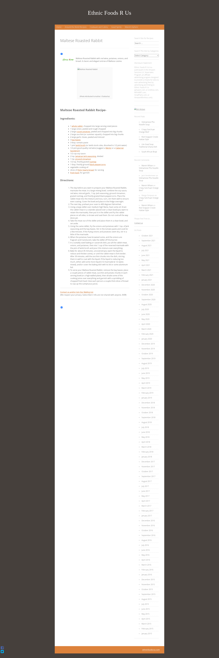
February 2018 (147, 452)
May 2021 (145, 260)
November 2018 (148, 407)
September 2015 (148, 594)
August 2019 (147, 363)
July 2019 (145, 368)
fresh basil (74, 172)
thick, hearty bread (86, 170)
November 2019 (148, 348)
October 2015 (147, 589)
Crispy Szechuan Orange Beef (147, 130)
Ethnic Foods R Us (109, 13)
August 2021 (147, 245)
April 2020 (146, 324)
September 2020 (148, 299)
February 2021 (147, 275)
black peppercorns (98, 164)
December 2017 (148, 461)
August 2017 (147, 481)
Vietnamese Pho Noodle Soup (147, 123)
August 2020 (147, 304)
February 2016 (147, 569)
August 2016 (147, 540)
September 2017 (148, 476)
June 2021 (146, 255)
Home (58, 27)
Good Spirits (116, 27)
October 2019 (147, 353)
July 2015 (145, 604)
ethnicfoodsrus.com (151, 650)
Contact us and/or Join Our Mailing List (76, 292)
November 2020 (148, 289)
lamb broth (80, 145)
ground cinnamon (83, 159)
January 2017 (147, 515)
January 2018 (147, 456)
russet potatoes (83, 131)
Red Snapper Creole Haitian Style (148, 138)
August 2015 (147, 599)
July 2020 (145, 309)
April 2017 (146, 501)
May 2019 (145, 378)
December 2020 (148, 285)
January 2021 (147, 280)
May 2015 (145, 614)
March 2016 (146, 565)
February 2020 (147, 334)
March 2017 (146, 506)
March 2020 (146, 329)
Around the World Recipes (75, 27)
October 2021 (147, 235)
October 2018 (147, 412)
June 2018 (146, 432)
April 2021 (146, 265)
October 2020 (147, 294)
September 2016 (148, 535)
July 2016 (145, 545)
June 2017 (146, 491)
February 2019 (147, 393)
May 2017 (145, 496)
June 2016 (146, 550)
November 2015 (148, 584)
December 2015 (148, 579)
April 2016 (146, 560)
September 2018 (148, 417)
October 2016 (147, 530)
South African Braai (149, 151)
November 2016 (148, 525)
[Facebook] (2, 648)
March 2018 (146, 447)
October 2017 (147, 471)
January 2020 (147, 339)
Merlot (108, 148)
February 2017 (147, 510)
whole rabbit (77, 126)
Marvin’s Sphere (131, 27)
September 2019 (148, 358)
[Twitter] (2, 651)
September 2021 (148, 240)
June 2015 (146, 609)
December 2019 (148, 343)
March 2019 (146, 388)
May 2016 (145, 555)
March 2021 (146, 270)
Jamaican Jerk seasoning (85, 156)
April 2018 (146, 442)
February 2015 (147, 628)
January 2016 (147, 574)
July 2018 (145, 427)
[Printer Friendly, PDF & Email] (68, 60)
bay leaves (76, 140)
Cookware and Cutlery (99, 27)
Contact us (138, 223)
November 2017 (148, 466)
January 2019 (147, 398)
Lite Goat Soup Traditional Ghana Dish (148, 145)
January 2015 (147, 633)
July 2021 (145, 250)
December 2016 (148, 520)
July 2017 (145, 486)
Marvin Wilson (147, 165)
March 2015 (146, 623)
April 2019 (146, 383)
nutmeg (93, 162)
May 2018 (145, 437)
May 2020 (145, 319)
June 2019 (146, 373)
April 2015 (146, 619)
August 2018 (147, 422)
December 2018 (148, 402)
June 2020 (146, 314)
